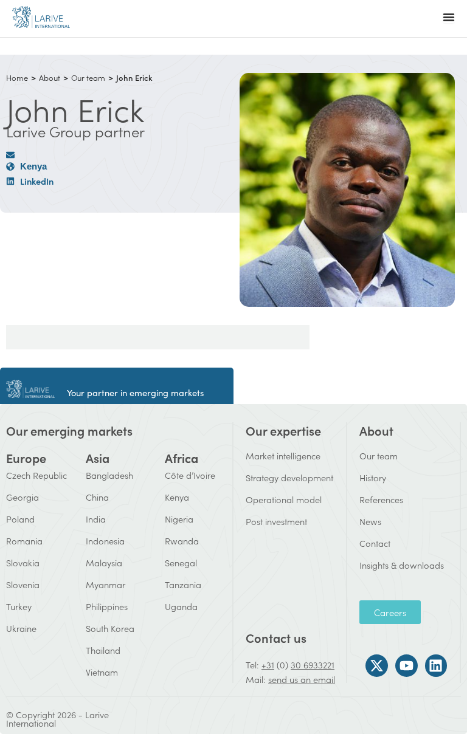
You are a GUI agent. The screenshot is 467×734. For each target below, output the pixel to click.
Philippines (107, 606)
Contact (374, 543)
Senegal (181, 562)
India (96, 518)
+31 (267, 664)
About (49, 77)
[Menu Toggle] (449, 17)
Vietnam (102, 671)
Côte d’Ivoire (190, 474)
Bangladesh (109, 474)
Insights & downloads (401, 564)
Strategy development (289, 477)
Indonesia (105, 540)
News (370, 521)
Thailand (103, 649)
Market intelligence (283, 455)
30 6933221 (312, 664)
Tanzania (183, 584)
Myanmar (105, 584)
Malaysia (104, 562)
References (381, 499)
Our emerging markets (69, 430)
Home (17, 77)
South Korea (110, 628)
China (97, 496)
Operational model (284, 499)
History (372, 477)
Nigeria (179, 518)
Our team (88, 77)
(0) (282, 664)
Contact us (276, 637)
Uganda (181, 606)
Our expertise (283, 430)
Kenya (177, 496)
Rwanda (182, 540)
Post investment (276, 521)
